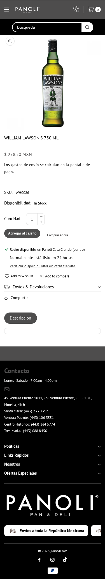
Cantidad (12, 218)
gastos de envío (25, 164)
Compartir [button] (19, 297)
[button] (52, 287)
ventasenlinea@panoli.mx (31, 389)
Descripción (20, 318)
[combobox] (47, 27)
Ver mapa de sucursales (25, 438)
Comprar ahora (57, 235)
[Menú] (6, 9)
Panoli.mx (59, 551)
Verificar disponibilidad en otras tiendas (43, 266)
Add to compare (57, 276)
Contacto (16, 370)
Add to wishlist (22, 276)
